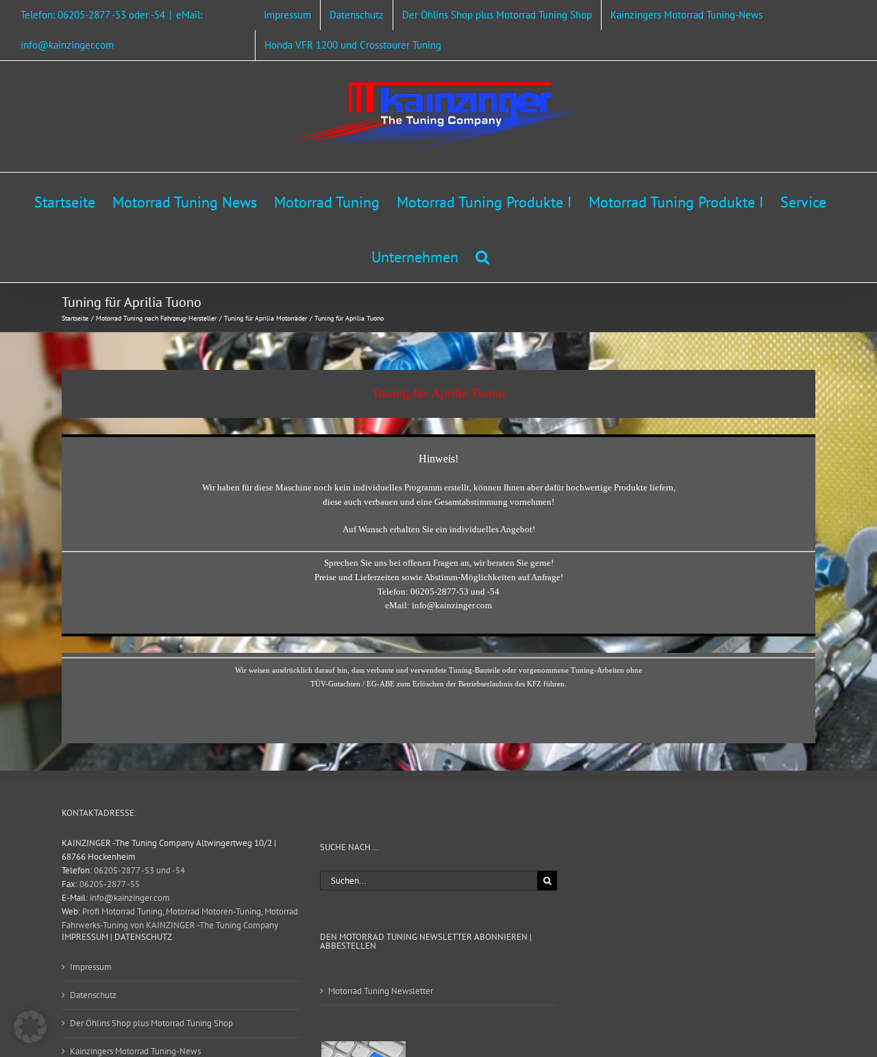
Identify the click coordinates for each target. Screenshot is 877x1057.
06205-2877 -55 (109, 884)
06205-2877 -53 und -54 (139, 870)
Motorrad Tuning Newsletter (380, 991)
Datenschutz (93, 995)
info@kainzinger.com (130, 898)
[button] (482, 254)
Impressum (91, 967)
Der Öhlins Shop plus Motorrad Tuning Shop (151, 1023)
